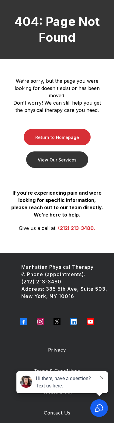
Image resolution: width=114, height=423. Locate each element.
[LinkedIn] (73, 321)
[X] (57, 321)
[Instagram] (40, 321)
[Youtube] (90, 321)
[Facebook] (23, 321)
